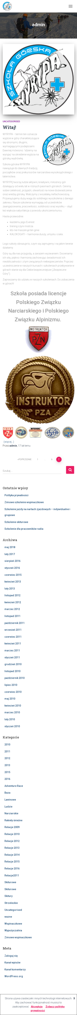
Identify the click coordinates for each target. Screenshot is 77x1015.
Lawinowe (10, 799)
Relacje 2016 (12, 868)
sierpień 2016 (12, 561)
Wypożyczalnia (13, 930)
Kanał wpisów (12, 962)
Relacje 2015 (12, 861)
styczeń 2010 (12, 726)
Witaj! (9, 127)
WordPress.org (13, 976)
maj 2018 (9, 547)
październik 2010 (14, 678)
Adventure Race (13, 785)
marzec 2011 (12, 650)
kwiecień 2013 (12, 581)
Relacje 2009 (12, 827)
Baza (7, 792)
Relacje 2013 (12, 847)
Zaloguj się (11, 955)
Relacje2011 (11, 875)
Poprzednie (25, 459)
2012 (7, 758)
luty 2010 (9, 719)
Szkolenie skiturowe (16, 522)
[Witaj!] (38, 79)
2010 (7, 744)
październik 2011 (14, 623)
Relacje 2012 (12, 841)
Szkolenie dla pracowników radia (23, 528)
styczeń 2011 (12, 657)
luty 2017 (9, 554)
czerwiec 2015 (12, 574)
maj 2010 (9, 698)
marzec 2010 (12, 712)
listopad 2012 (12, 595)
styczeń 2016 (12, 567)
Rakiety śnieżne (13, 820)
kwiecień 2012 (12, 602)
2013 (7, 765)
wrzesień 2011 (12, 629)
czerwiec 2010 (12, 691)
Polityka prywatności (16, 495)
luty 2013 (9, 588)
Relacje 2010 (12, 834)
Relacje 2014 (12, 854)
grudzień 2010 (12, 664)
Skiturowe (10, 882)
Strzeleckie (11, 903)
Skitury (8, 896)
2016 (7, 779)
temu (24, 445)
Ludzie (8, 806)
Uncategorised (11, 121)
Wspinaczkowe (13, 923)
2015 (7, 772)
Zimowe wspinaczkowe (18, 937)
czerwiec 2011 (12, 636)
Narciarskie (11, 813)
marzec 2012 (12, 609)
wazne (8, 916)
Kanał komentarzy (15, 969)
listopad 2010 (12, 671)
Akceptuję (37, 1006)
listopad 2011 (12, 616)
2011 (7, 751)
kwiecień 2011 (12, 643)
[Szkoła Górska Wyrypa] (9, 6)
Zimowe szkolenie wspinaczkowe (24, 502)
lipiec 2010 (10, 685)
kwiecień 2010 (12, 705)
